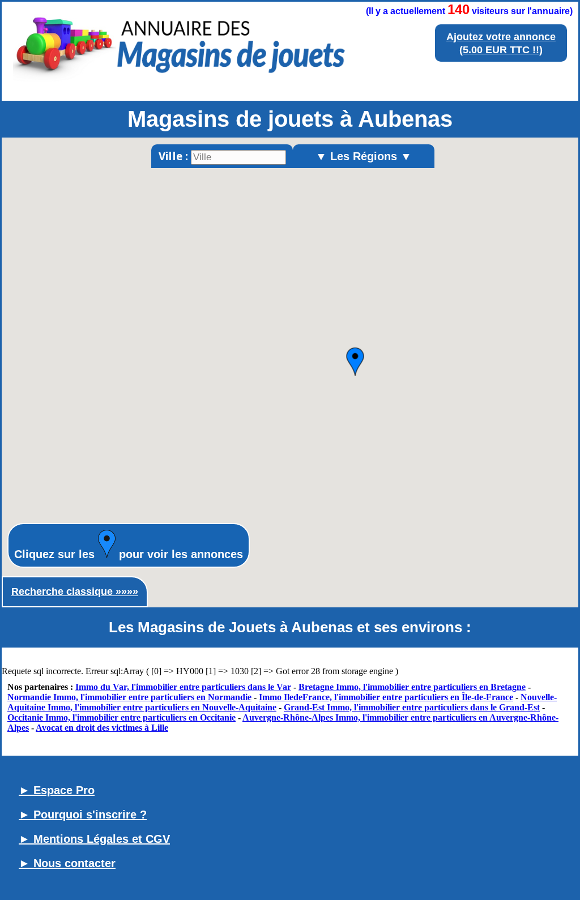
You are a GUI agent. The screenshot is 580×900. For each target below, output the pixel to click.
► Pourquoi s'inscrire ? (83, 814)
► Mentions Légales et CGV (94, 839)
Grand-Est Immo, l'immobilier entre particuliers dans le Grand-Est (412, 707)
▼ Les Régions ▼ (363, 156)
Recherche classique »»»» (74, 591)
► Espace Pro (57, 790)
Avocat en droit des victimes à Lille (102, 727)
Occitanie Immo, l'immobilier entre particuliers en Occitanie (121, 717)
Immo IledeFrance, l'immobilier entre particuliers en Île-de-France (386, 697)
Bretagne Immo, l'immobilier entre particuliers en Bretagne (412, 687)
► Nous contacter (67, 863)
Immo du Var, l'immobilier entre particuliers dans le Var (183, 687)
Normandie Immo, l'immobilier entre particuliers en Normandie (129, 697)
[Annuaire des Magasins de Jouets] (179, 84)
